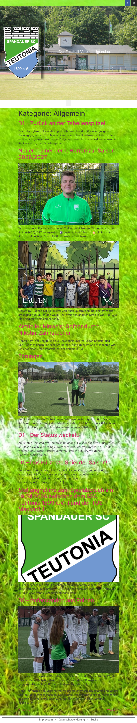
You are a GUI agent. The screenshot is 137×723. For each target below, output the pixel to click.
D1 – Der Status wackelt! (49, 435)
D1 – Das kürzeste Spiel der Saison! (62, 462)
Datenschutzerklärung (71, 719)
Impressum (46, 719)
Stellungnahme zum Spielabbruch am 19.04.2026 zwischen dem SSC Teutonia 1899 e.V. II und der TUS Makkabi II (65, 499)
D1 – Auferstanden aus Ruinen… (58, 600)
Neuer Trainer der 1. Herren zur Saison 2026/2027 (66, 153)
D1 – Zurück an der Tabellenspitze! (61, 123)
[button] (68, 103)
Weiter (113, 710)
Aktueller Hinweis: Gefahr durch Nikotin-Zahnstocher (58, 329)
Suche (94, 719)
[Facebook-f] (128, 3)
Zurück (24, 710)
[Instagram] (134, 3)
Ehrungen (30, 356)
